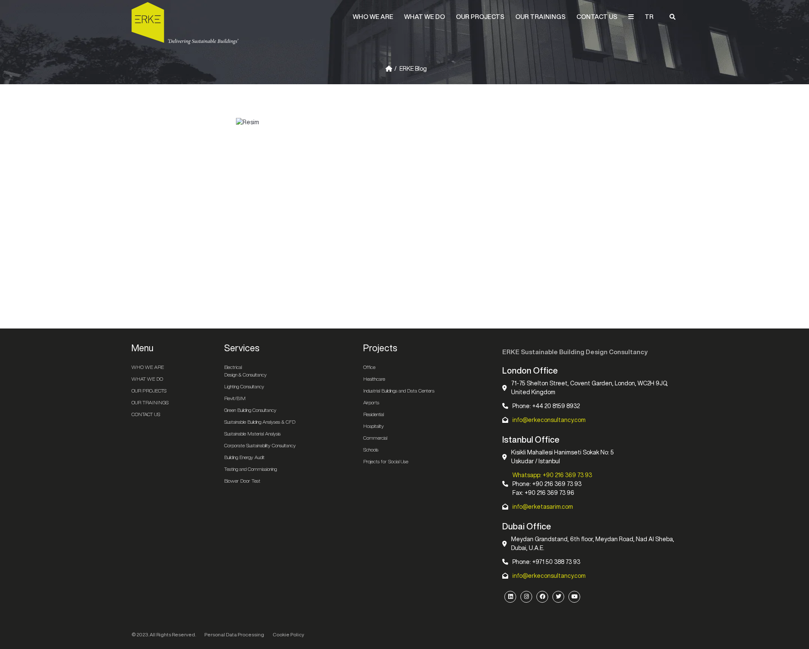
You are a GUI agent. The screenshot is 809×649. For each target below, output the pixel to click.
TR (649, 16)
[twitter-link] (558, 597)
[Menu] (631, 17)
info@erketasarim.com (542, 507)
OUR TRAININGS (540, 16)
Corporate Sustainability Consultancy (260, 445)
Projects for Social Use (385, 461)
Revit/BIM (235, 398)
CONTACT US (596, 16)
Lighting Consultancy (244, 386)
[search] (672, 17)
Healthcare (374, 379)
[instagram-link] (526, 597)
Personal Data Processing (234, 634)
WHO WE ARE (373, 16)
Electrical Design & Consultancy (245, 370)
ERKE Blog (413, 69)
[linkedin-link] (510, 597)
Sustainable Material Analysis (252, 433)
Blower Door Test (242, 480)
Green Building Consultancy (250, 410)
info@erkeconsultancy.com (549, 420)
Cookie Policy (288, 634)
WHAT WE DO (424, 16)
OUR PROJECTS (480, 16)
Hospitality (373, 426)
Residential (373, 414)
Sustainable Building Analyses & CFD (259, 422)
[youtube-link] (574, 597)
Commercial (375, 438)
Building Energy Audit (244, 457)
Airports (371, 402)
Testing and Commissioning (250, 469)
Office (369, 367)
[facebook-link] (542, 597)
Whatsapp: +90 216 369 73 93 (552, 475)
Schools (370, 449)
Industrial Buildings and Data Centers (398, 390)
